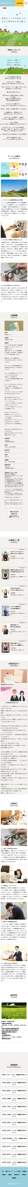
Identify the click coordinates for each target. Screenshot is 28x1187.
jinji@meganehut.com (14, 515)
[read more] (20, 561)
